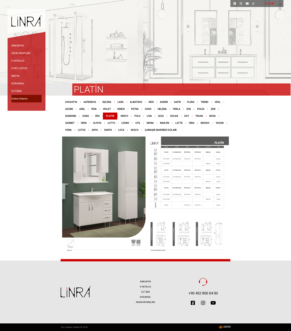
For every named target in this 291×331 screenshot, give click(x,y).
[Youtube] (247, 3)
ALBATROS (136, 102)
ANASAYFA (17, 45)
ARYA (95, 129)
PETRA (135, 109)
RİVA (94, 109)
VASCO (135, 129)
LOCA (121, 129)
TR (272, 3)
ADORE (69, 109)
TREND (204, 102)
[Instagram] (241, 3)
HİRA (191, 123)
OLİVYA (97, 123)
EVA (189, 109)
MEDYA (15, 75)
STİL (137, 123)
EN (267, 3)
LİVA (149, 116)
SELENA (106, 102)
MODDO (205, 123)
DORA (85, 116)
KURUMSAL (17, 83)
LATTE (179, 123)
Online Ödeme (19, 98)
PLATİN (89, 89)
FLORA (190, 102)
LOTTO (111, 123)
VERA (84, 123)
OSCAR (174, 116)
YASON (220, 123)
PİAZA (200, 109)
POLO (137, 116)
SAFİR (177, 102)
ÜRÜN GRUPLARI (20, 53)
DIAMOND (70, 116)
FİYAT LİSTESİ (19, 68)
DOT (186, 116)
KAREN (164, 102)
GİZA (161, 116)
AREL (82, 109)
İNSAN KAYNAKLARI (145, 302)
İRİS (97, 116)
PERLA (176, 109)
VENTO (124, 116)
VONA (68, 129)
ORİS (151, 102)
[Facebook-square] (234, 3)
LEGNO (125, 123)
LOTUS (81, 129)
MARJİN (164, 123)
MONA (150, 123)
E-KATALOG (18, 60)
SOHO (148, 109)
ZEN (213, 109)
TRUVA (199, 116)
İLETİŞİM (16, 91)
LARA (120, 102)
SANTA (108, 129)
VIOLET (107, 109)
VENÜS (121, 109)
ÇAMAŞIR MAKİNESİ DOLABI (161, 129)
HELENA (162, 109)
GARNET (70, 123)
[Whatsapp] (253, 3)
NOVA (212, 116)
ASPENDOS (90, 102)
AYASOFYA (71, 102)
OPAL (218, 102)
